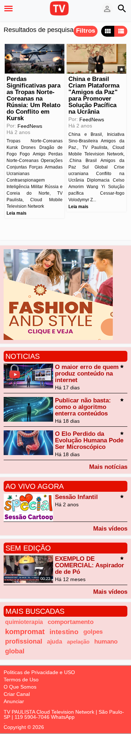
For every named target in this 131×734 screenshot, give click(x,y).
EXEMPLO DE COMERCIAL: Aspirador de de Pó (89, 565)
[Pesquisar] (121, 8)
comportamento (71, 622)
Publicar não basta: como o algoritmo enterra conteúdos (83, 407)
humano (106, 641)
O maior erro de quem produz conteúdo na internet (87, 374)
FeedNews (29, 126)
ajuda (54, 641)
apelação (78, 641)
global (14, 651)
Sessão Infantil (76, 497)
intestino (64, 632)
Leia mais (17, 213)
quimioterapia (24, 622)
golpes (93, 631)
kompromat (25, 632)
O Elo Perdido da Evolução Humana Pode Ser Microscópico (89, 440)
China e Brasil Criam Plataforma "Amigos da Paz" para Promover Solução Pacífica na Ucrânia (93, 95)
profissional (23, 641)
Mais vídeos (110, 528)
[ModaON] (58, 294)
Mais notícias (108, 466)
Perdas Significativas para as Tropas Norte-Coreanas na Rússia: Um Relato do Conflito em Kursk (33, 99)
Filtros (85, 30)
